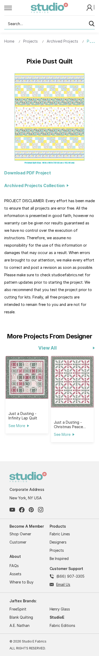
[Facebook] (22, 510)
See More (16, 425)
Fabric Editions (62, 625)
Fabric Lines (60, 534)
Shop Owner (20, 534)
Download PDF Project (27, 172)
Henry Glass (60, 609)
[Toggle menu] (17, 7)
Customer (18, 542)
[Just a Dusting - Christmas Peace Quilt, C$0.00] (72, 382)
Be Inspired (59, 558)
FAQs (14, 565)
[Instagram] (41, 510)
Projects (57, 550)
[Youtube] (12, 510)
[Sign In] (90, 7)
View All (47, 348)
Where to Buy (22, 582)
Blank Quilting (21, 617)
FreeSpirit (18, 609)
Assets (15, 574)
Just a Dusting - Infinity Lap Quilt (22, 415)
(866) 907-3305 (70, 576)
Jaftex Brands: (23, 601)
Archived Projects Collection (35, 185)
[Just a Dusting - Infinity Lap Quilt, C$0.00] (27, 377)
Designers (58, 542)
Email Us (63, 584)
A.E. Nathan (20, 625)
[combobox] (49, 23)
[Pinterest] (31, 510)
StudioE (57, 617)
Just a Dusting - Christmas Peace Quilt (68, 424)
